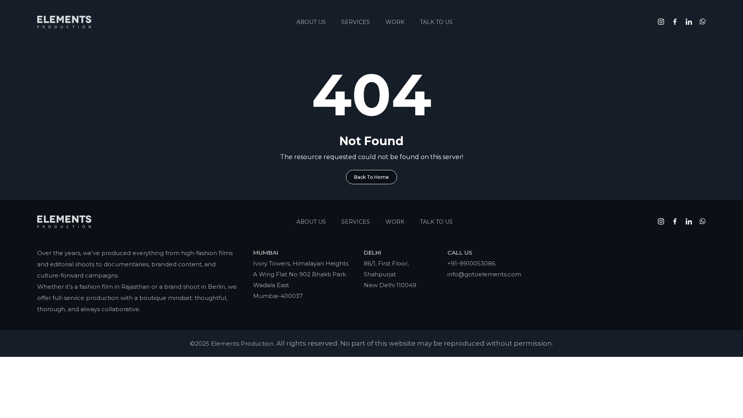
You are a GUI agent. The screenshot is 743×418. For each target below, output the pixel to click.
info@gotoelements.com (484, 274)
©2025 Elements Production (232, 343)
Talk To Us (436, 22)
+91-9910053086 (471, 263)
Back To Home (371, 177)
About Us (311, 22)
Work (394, 22)
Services (355, 22)
